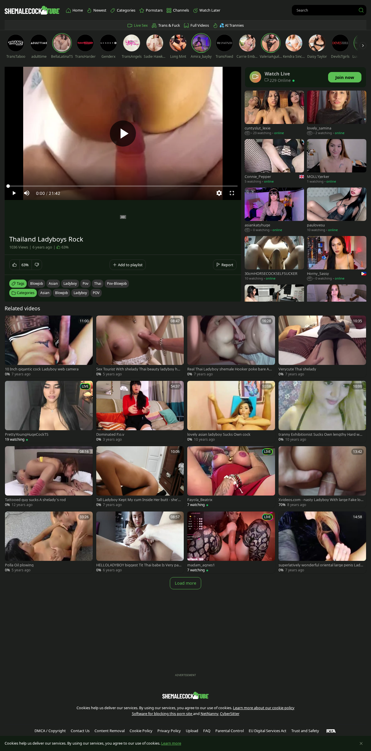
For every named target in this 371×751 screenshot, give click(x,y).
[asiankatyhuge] (274, 210)
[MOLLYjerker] (336, 162)
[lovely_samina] (336, 113)
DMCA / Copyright (50, 730)
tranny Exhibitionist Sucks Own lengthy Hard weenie (321, 434)
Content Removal (109, 730)
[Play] (123, 133)
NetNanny (209, 713)
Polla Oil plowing (19, 565)
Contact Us (80, 730)
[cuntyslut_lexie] (274, 113)
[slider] (123, 186)
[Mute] (26, 193)
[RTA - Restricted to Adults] (331, 730)
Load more (185, 583)
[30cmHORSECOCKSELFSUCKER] (274, 259)
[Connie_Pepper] (274, 162)
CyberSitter (229, 713)
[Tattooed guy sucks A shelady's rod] (49, 477)
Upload (192, 730)
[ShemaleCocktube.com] (32, 10)
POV (96, 292)
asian (53, 283)
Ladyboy (80, 292)
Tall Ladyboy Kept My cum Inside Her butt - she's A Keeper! (138, 500)
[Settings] (219, 193)
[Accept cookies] (361, 743)
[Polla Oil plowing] (49, 542)
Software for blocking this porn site (162, 713)
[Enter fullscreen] (232, 193)
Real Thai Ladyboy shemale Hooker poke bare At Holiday (228, 369)
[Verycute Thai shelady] (322, 346)
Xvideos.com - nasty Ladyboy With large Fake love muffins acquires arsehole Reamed (321, 500)
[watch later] (12, 322)
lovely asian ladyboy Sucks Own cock (218, 434)
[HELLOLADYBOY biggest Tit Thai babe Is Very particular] (140, 542)
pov (85, 283)
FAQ (206, 730)
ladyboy (70, 283)
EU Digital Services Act (267, 730)
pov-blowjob (117, 283)
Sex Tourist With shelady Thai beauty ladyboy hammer (137, 369)
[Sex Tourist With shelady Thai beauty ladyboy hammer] (140, 346)
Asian (44, 292)
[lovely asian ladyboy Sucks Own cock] (231, 412)
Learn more (171, 743)
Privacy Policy (169, 730)
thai (97, 283)
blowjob (36, 283)
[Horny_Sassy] (336, 259)
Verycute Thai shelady (297, 369)
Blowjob (61, 292)
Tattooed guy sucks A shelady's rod (35, 500)
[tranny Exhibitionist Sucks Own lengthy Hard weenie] (322, 412)
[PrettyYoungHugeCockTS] (49, 412)
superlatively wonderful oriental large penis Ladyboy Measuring (320, 565)
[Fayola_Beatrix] (231, 477)
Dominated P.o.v (110, 434)
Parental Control (229, 730)
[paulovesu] (336, 210)
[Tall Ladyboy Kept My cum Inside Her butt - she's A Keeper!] (140, 477)
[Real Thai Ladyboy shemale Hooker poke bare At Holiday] (231, 346)
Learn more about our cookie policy (263, 707)
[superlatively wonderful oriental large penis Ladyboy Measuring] (322, 542)
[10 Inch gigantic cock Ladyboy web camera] (49, 346)
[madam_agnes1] (231, 542)
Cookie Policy (141, 730)
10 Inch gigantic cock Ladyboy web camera (42, 369)
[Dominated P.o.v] (140, 412)
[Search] (361, 10)
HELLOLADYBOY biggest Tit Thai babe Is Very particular (138, 565)
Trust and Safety (305, 730)
